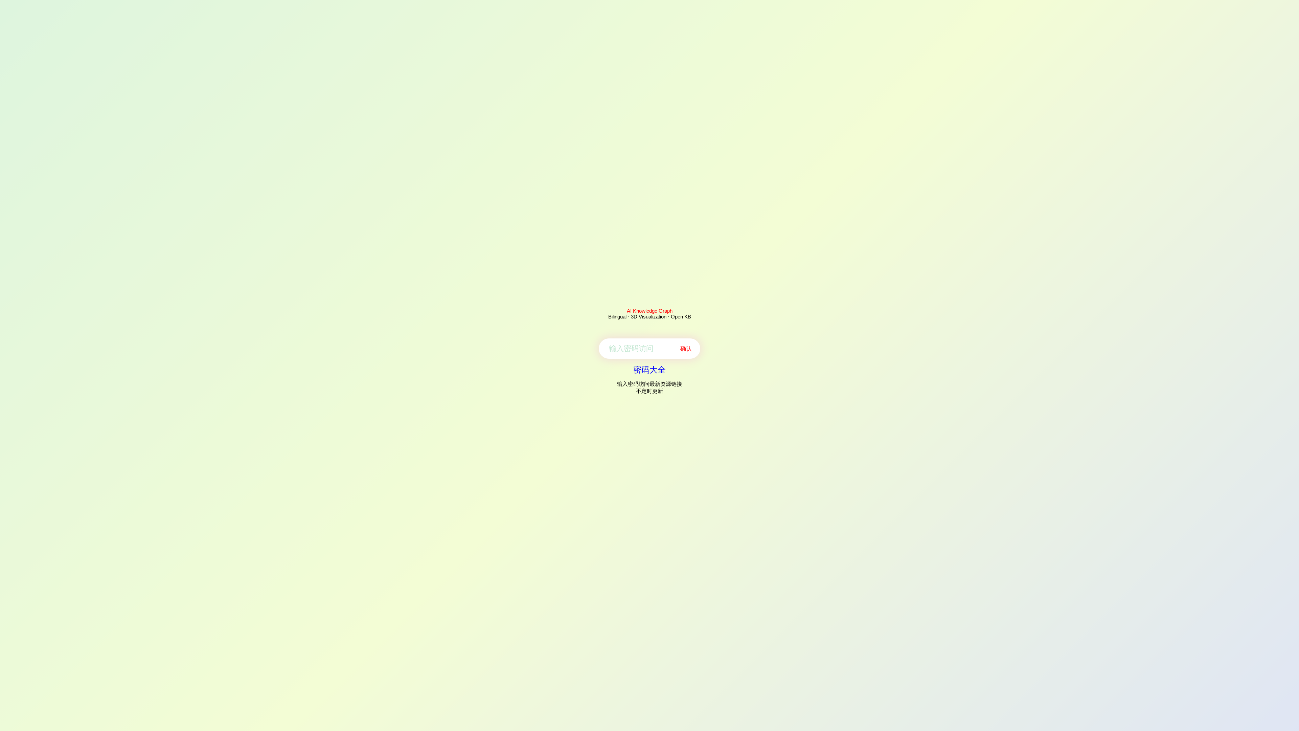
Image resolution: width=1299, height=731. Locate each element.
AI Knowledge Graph (650, 311)
